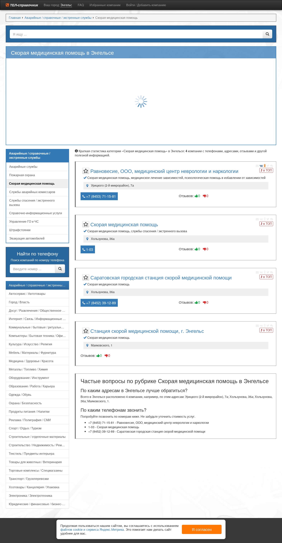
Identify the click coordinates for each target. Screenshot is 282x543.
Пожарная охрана (22, 175)
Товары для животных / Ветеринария (35, 462)
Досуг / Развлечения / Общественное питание (39, 310)
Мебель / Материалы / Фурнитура (32, 352)
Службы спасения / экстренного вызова (32, 202)
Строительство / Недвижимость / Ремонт (38, 445)
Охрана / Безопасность (25, 403)
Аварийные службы (23, 166)
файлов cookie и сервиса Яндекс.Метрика (92, 529)
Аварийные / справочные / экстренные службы (39, 285)
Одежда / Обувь (20, 394)
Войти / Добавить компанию (146, 5)
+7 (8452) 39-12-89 (100, 302)
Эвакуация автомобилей (27, 238)
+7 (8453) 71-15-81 (100, 196)
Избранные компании (105, 5)
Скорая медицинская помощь (124, 224)
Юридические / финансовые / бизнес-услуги (39, 504)
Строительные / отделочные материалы (37, 436)
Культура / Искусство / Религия (30, 344)
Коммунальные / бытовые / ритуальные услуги (39, 327)
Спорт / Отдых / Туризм (25, 428)
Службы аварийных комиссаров (32, 192)
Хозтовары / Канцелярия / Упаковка (34, 487)
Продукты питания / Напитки (29, 411)
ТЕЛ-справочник (23, 4)
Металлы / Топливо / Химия (28, 369)
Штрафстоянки (20, 230)
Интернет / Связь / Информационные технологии (39, 319)
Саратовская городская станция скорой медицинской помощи (161, 277)
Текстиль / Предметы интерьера (31, 453)
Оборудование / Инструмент (29, 377)
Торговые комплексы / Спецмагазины (36, 470)
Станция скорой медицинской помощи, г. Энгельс (147, 330)
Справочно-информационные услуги (35, 213)
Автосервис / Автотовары (27, 293)
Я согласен (202, 529)
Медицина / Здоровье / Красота (31, 361)
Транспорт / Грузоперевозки (29, 478)
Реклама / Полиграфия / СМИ (30, 420)
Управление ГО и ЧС (24, 221)
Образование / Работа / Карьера (32, 386)
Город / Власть (19, 302)
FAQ (81, 5)
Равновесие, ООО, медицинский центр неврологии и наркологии (164, 170)
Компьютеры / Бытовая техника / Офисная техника (39, 335)
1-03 (89, 249)
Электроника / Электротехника (30, 495)
